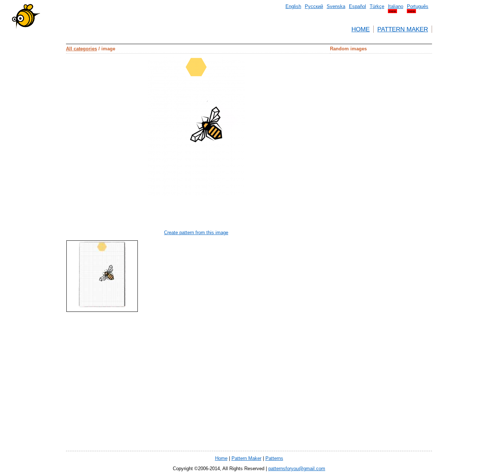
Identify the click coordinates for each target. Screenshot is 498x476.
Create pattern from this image (196, 232)
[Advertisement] (33, 131)
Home (360, 29)
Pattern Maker (402, 29)
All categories (81, 48)
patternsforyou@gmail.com (296, 468)
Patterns (274, 458)
